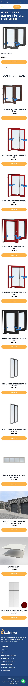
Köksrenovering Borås (8, 658)
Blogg (3, 681)
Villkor (12, 681)
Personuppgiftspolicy (20, 681)
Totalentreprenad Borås (8, 661)
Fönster (9, 53)
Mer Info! (14, 62)
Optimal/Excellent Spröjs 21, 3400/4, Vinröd (14, 611)
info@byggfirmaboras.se (21, 2)
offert (17, 6)
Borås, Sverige (5, 2)
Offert (3, 653)
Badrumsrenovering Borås (9, 655)
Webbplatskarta (14, 683)
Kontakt (8, 681)
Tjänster (4, 650)
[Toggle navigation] (25, 6)
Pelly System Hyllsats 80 (14, 567)
